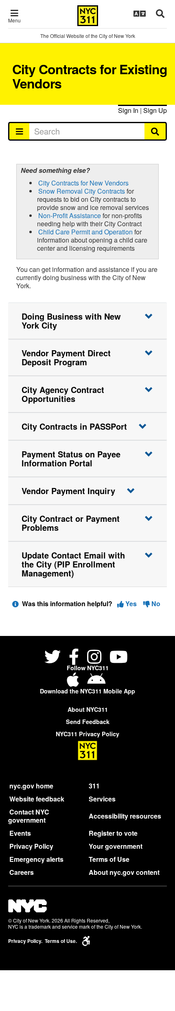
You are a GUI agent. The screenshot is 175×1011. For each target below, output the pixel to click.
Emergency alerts (36, 859)
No (155, 603)
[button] (87, 321)
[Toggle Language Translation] (139, 13)
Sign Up (155, 110)
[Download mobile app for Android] (96, 682)
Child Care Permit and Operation (85, 231)
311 (94, 785)
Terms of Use (109, 859)
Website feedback (36, 799)
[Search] (155, 131)
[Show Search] (160, 13)
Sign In (128, 110)
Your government (115, 846)
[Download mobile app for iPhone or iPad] (74, 682)
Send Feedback (87, 721)
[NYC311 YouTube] (118, 658)
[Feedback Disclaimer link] (15, 603)
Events (20, 833)
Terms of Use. (61, 941)
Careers (21, 872)
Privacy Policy (31, 846)
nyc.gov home (31, 785)
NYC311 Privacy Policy (87, 734)
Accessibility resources (125, 816)
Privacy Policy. (25, 941)
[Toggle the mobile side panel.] (19, 131)
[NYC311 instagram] (94, 658)
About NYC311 (88, 709)
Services (102, 799)
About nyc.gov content (124, 872)
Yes (131, 603)
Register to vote (113, 833)
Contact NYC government (28, 816)
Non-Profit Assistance (69, 215)
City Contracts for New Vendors (83, 183)
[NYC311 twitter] (54, 658)
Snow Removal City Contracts (81, 191)
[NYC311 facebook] (74, 658)
